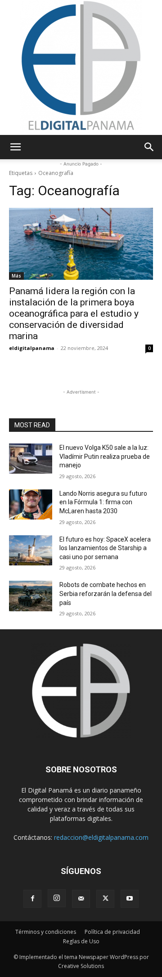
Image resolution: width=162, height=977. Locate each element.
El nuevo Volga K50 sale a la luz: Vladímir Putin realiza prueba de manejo (104, 456)
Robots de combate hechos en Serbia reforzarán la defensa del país (105, 593)
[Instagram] (57, 898)
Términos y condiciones (45, 932)
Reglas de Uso (81, 941)
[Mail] (81, 899)
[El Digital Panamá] (81, 67)
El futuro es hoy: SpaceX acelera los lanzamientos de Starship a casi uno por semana (105, 548)
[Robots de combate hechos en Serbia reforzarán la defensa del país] (30, 596)
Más (16, 276)
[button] (15, 147)
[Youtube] (130, 899)
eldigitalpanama (31, 348)
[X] (105, 899)
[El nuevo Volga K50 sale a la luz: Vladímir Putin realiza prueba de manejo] (30, 459)
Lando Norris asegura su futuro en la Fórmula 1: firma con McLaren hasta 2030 (103, 502)
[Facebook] (32, 899)
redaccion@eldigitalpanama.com (101, 837)
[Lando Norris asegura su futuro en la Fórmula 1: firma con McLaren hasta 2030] (30, 504)
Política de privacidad (112, 932)
